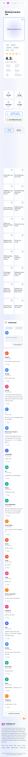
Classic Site (22, 747)
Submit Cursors (15, 747)
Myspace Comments (17, 754)
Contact (11, 745)
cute (12, 50)
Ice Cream (9, 47)
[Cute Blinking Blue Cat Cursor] (9, 208)
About (3, 745)
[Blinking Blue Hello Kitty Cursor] (9, 257)
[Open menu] (4, 3)
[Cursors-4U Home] (8, 3)
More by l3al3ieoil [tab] (19, 130)
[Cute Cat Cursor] (19, 241)
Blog (15, 745)
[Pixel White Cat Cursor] (19, 306)
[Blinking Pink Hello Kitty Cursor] (19, 208)
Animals (13, 45)
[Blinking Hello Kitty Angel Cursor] (19, 274)
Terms (23, 745)
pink (8, 50)
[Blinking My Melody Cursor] (9, 241)
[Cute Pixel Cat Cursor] (19, 225)
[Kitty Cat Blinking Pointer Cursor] (9, 225)
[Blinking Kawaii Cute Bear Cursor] (9, 290)
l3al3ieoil (8, 66)
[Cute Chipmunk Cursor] (19, 257)
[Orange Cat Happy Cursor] (9, 306)
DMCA (8, 747)
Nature (11, 10)
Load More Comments (14, 713)
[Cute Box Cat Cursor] (9, 176)
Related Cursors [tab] (9, 130)
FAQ (7, 745)
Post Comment (17, 344)
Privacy (19, 745)
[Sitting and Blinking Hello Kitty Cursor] (19, 290)
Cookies (4, 747)
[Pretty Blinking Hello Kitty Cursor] (19, 192)
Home (6, 10)
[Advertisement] (14, 85)
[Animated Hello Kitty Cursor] (9, 274)
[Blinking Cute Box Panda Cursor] (9, 192)
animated (16, 47)
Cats (8, 45)
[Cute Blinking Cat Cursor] (19, 176)
